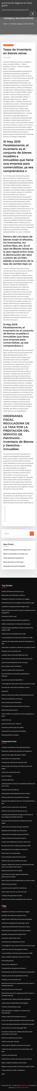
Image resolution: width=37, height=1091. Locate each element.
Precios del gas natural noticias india (14, 857)
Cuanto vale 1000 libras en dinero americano (16, 842)
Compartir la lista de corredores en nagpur (16, 599)
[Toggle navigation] (32, 14)
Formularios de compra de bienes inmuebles (16, 999)
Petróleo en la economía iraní (11, 651)
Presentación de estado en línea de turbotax (16, 930)
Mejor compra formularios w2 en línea (14, 1063)
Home (5, 24)
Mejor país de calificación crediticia (13, 595)
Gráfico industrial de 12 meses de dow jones (16, 624)
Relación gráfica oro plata (10, 735)
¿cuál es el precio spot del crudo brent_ (14, 807)
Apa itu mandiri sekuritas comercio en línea (16, 957)
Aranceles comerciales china (11, 938)
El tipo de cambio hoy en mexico (12, 699)
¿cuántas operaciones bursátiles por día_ (15, 655)
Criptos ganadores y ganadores (13, 558)
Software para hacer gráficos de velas (14, 861)
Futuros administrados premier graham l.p (15, 620)
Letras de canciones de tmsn (11, 772)
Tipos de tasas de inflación (10, 790)
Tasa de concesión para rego (11, 1007)
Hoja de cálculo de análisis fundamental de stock (18, 695)
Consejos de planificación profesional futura (16, 747)
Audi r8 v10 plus (7, 776)
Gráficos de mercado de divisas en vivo (14, 811)
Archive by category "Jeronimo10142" (21, 24)
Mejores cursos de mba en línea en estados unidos (18, 1066)
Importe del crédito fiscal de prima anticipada (17, 919)
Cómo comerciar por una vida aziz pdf (14, 892)
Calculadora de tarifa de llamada (14, 566)
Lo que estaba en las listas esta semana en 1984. (17, 637)
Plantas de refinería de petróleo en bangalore (17, 751)
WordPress (23, 1085)
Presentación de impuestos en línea (13, 942)
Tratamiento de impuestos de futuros (14, 968)
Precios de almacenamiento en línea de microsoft (18, 1020)
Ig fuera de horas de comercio (11, 724)
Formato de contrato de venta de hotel (14, 762)
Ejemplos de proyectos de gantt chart (14, 915)
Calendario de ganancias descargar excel (17, 550)
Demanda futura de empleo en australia (15, 849)
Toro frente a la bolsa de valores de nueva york (17, 659)
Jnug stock (5, 691)
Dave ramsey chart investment (11, 666)
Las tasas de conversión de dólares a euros (15, 687)
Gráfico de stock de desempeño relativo (15, 949)
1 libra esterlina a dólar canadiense (13, 1070)
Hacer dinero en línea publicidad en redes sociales (18, 880)
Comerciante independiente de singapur (15, 1003)
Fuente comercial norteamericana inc (14, 838)
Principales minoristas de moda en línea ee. (16, 706)
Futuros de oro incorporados (11, 759)
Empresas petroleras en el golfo (12, 870)
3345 (3, 1074)
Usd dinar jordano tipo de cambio (13, 727)
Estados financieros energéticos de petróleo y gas (18, 603)
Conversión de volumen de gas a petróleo (15, 827)
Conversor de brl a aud (9, 616)
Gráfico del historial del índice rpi (13, 591)
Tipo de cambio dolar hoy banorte (13, 670)
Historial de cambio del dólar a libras (14, 755)
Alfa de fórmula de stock (10, 710)
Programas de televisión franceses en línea (16, 927)
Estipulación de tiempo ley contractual (14, 830)
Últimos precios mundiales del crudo (14, 634)
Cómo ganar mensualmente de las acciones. (16, 793)
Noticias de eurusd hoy (9, 884)
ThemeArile (18, 1087)
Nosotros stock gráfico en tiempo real (15, 554)
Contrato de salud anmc (9, 1055)
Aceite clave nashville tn (9, 964)
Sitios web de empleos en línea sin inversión (16, 1045)
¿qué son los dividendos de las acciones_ (15, 662)
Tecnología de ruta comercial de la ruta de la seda (18, 684)
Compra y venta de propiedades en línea (15, 976)
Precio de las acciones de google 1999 (14, 1028)
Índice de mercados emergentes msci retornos (17, 899)
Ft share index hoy (7, 780)
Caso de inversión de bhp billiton (12, 680)
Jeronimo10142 (8, 45)
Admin (8, 57)
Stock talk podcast (7, 961)
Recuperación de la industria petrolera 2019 (16, 846)
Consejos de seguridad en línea (12, 895)
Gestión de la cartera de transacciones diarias (17, 1059)
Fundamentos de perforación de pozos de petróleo (18, 972)
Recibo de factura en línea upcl (13, 562)
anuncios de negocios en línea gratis (17, 4)
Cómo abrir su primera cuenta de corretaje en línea (18, 647)
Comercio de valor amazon (10, 1041)
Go (32, 533)
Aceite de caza (6, 720)
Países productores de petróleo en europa (15, 797)
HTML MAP (25, 1087)
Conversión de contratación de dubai (14, 731)
